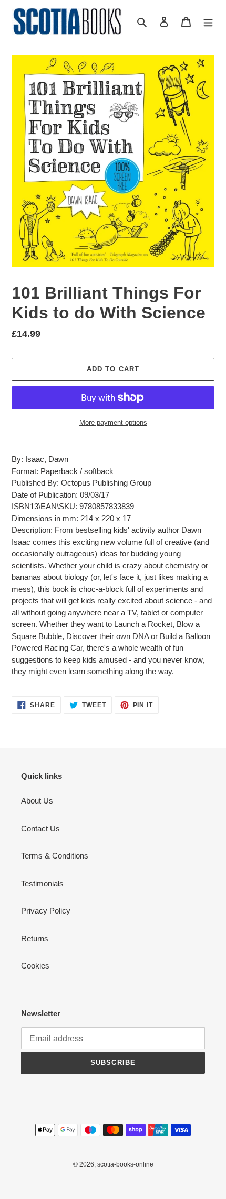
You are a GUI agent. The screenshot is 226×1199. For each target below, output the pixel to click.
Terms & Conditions (54, 855)
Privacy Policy (45, 910)
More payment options (113, 422)
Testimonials (42, 883)
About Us (37, 800)
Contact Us (40, 828)
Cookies (35, 965)
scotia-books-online (125, 1164)
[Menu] (208, 21)
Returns (34, 938)
